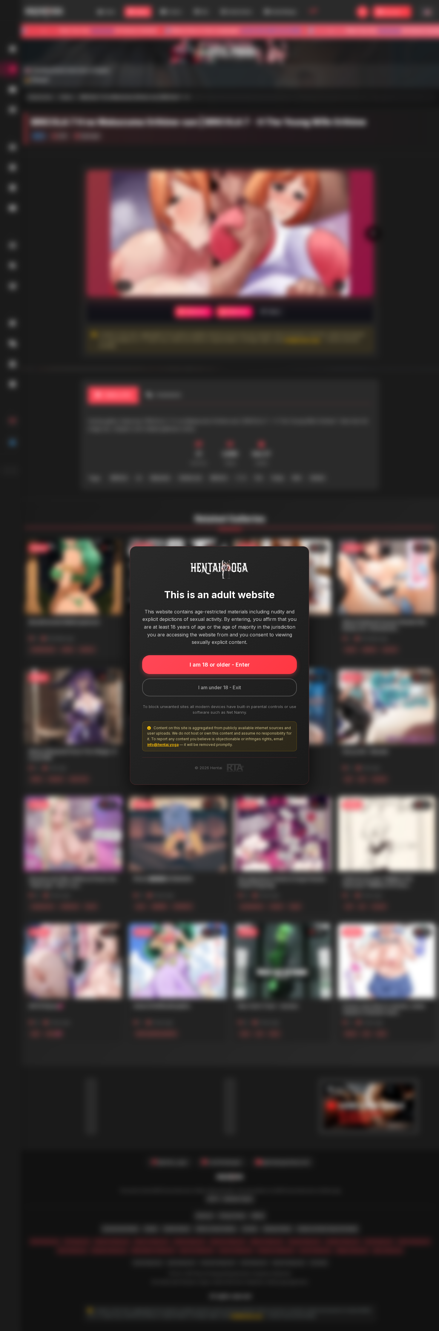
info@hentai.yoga (163, 744)
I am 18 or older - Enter (220, 664)
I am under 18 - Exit (219, 687)
